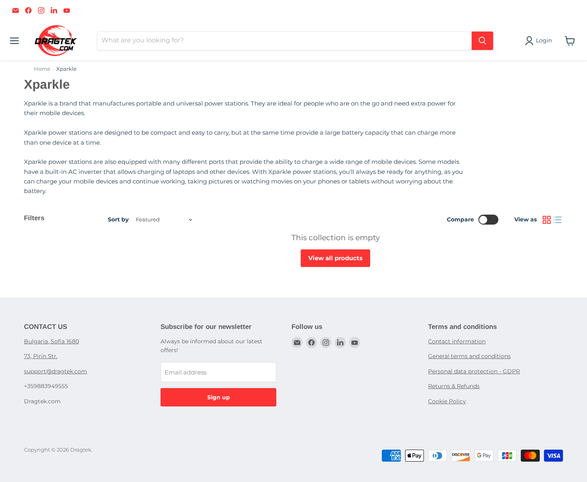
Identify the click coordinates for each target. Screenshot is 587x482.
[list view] (557, 219)
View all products (335, 258)
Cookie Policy (447, 401)
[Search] (482, 41)
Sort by (118, 219)
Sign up (218, 397)
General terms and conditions (469, 356)
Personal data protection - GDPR (474, 371)
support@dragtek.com (55, 371)
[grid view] (546, 219)
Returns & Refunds (454, 386)
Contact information (457, 341)
